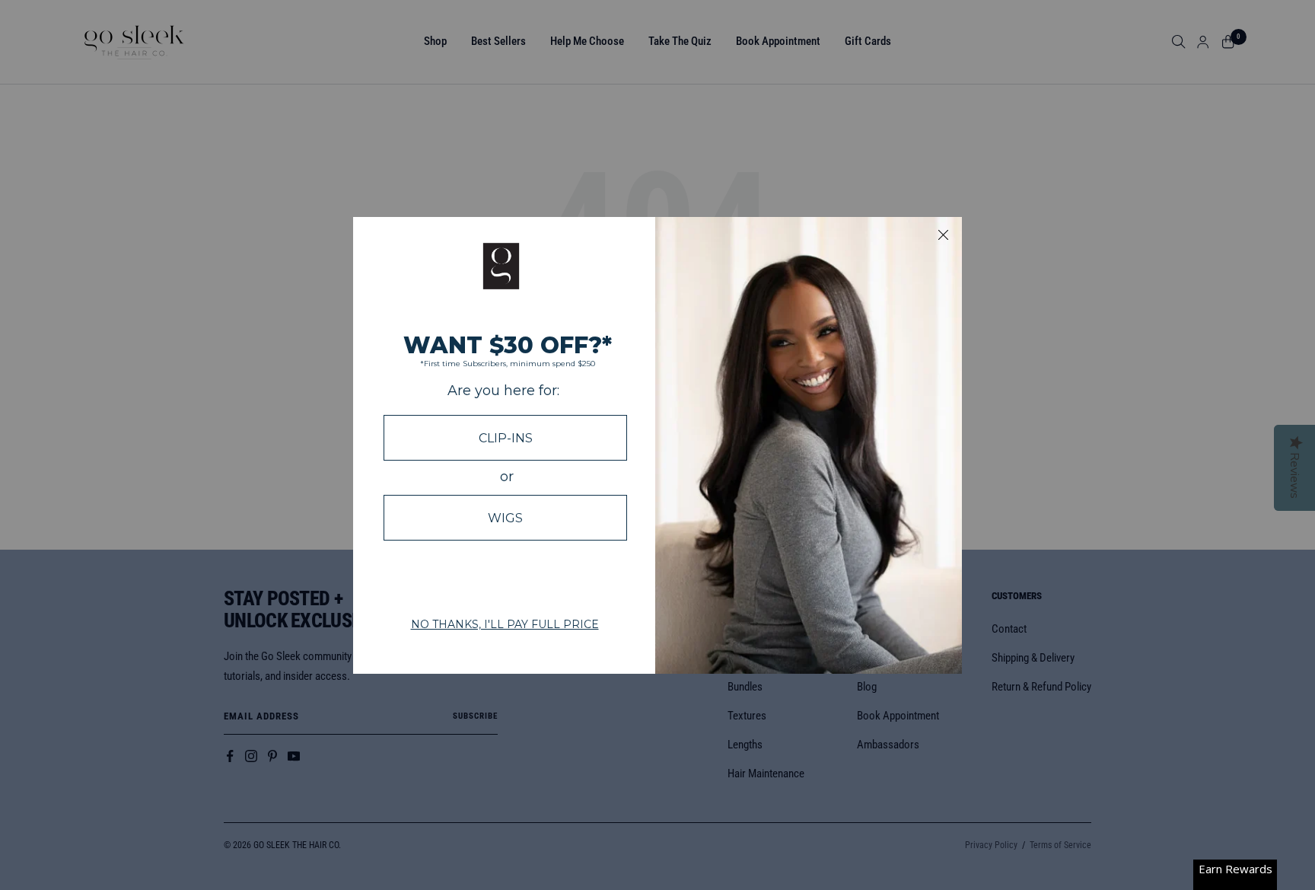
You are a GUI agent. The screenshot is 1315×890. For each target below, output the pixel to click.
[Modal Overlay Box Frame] (657, 445)
